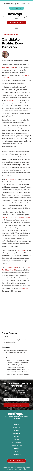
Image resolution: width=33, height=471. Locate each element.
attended (28, 217)
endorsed (25, 288)
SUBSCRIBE (16, 8)
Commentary (16, 433)
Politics (16, 430)
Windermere (16, 442)
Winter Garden (16, 445)
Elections (16, 427)
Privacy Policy (16, 454)
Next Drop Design (20, 469)
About (16, 448)
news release (10, 179)
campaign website (12, 100)
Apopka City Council (9, 67)
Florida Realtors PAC (12, 267)
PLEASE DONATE (16, 22)
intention (21, 250)
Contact (16, 451)
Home (16, 424)
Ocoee (16, 439)
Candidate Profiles (10, 34)
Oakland (16, 436)
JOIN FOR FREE (16, 405)
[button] (16, 28)
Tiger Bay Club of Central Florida (13, 217)
